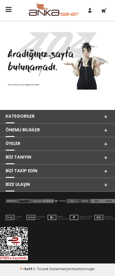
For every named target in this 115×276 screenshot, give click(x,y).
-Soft (26, 269)
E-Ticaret (41, 269)
